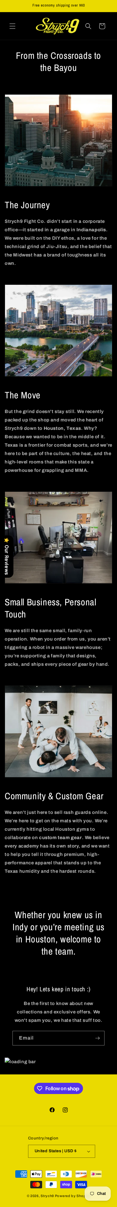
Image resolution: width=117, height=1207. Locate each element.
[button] (12, 26)
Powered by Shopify (72, 1196)
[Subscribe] (97, 1038)
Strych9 (47, 1196)
